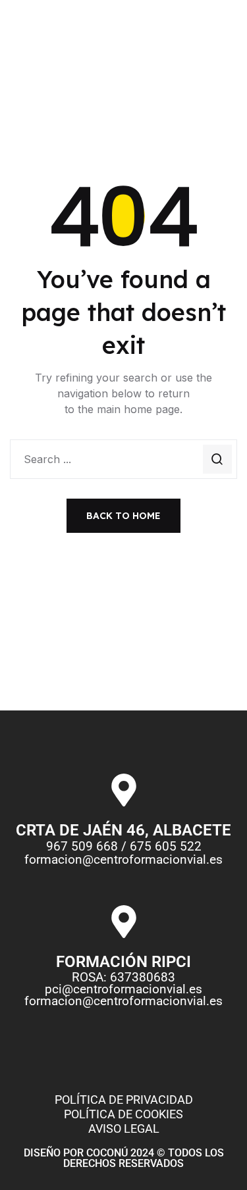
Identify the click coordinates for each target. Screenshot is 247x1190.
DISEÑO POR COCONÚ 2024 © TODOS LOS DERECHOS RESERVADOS (124, 1158)
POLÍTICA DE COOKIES (123, 1114)
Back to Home (123, 516)
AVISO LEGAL (123, 1128)
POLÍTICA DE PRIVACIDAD (124, 1099)
